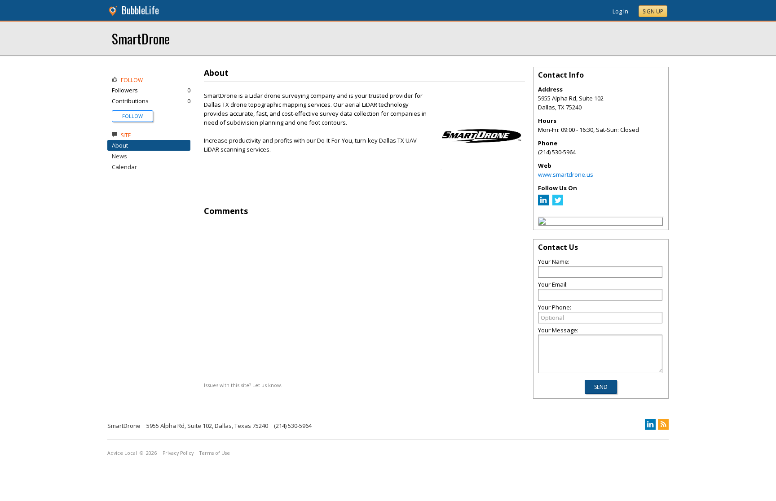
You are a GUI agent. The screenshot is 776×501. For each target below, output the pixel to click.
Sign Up (653, 11)
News (119, 156)
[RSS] (663, 424)
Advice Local (122, 453)
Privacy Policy (178, 453)
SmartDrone (141, 38)
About (120, 145)
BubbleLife (140, 10)
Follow (132, 116)
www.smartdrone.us (565, 174)
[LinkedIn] (543, 203)
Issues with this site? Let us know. (243, 385)
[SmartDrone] (542, 222)
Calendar (124, 167)
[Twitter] (557, 203)
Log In (620, 11)
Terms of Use (214, 453)
